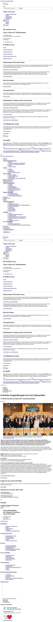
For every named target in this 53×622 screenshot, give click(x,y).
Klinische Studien (9, 537)
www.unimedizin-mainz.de (41, 472)
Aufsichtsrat (10, 170)
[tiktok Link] (4, 596)
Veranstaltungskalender (10, 565)
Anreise (4, 47)
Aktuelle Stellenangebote (13, 203)
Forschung (5, 196)
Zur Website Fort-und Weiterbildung (10, 120)
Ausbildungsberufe (12, 215)
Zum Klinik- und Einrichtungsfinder (10, 69)
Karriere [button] (4, 199)
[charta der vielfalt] (7, 620)
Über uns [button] (5, 158)
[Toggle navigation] (13, 156)
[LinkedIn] (4, 587)
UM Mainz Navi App (7, 58)
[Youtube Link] (4, 589)
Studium (7, 539)
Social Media (8, 556)
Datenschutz (5, 600)
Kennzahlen (8, 574)
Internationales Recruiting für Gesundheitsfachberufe (19, 205)
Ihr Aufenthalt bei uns (12, 193)
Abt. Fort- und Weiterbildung (14, 223)
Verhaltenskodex (11, 177)
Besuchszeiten (9, 16)
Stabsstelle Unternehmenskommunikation (10, 505)
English (7, 23)
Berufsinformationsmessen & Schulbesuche (17, 216)
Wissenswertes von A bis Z (13, 189)
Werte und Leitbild (12, 174)
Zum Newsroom (6, 96)
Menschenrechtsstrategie (13, 175)
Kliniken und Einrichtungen (11, 526)
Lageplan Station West (7, 51)
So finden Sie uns (4, 521)
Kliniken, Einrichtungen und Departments (16, 163)
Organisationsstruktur (10, 575)
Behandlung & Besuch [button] (7, 180)
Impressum (5, 599)
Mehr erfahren (3, 487)
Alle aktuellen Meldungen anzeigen (8, 475)
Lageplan (8, 569)
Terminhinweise (9, 566)
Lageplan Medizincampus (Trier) (9, 56)
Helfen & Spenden (12, 166)
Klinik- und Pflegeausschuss (14, 172)
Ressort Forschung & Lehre (11, 540)
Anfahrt (7, 15)
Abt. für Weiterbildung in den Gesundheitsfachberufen (19, 224)
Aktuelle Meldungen (10, 555)
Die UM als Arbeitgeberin (11, 545)
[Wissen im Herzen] (7, 619)
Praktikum (10, 219)
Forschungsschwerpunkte (11, 535)
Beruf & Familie (11, 208)
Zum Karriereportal (7, 86)
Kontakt (10, 165)
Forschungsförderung (10, 538)
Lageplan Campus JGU (8, 54)
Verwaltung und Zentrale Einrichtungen (16, 164)
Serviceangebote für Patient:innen (15, 195)
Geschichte (8, 577)
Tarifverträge (11, 207)
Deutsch (7, 22)
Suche (4, 6)
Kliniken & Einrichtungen (11, 14)
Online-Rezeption (12, 186)
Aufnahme (8, 529)
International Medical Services (14, 188)
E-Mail (2, 507)
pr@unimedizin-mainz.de (19, 460)
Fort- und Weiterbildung (11, 550)
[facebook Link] (4, 594)
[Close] (8, 252)
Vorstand (10, 168)
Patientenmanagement (12, 187)
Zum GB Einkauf (6, 131)
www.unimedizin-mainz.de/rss (7, 493)
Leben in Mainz (11, 210)
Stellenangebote (9, 17)
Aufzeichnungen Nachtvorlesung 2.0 (13, 567)
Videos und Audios (10, 557)
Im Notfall (10, 185)
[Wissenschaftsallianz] (12, 614)
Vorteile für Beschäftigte (13, 206)
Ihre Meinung (11, 191)
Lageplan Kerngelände (7, 49)
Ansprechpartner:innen (10, 558)
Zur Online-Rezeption (7, 76)
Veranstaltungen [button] (6, 227)
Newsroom (5, 226)
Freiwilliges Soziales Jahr (13, 220)
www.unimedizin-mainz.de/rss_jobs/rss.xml (9, 497)
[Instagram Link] (4, 592)
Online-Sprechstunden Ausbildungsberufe (16, 217)
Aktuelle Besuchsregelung (13, 194)
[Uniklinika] (12, 609)
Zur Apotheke (6, 133)
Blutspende (8, 18)
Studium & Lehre (6, 198)
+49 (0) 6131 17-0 (8, 42)
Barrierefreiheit (6, 602)
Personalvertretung (12, 209)
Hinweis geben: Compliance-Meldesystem (17, 178)
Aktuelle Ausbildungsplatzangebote (15, 214)
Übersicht (10, 161)
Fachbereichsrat (11, 171)
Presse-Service (9, 559)
